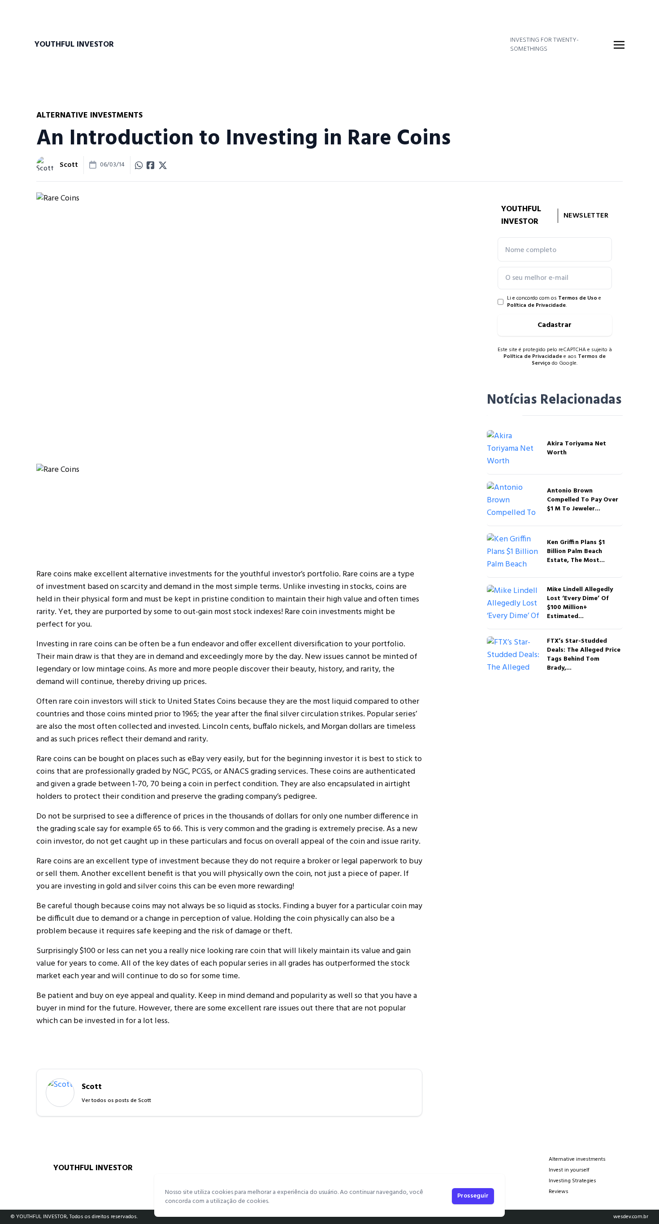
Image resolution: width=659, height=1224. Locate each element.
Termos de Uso (577, 298)
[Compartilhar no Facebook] (150, 165)
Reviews (558, 1191)
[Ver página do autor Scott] (45, 165)
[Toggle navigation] (619, 44)
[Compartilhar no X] (162, 165)
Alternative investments (577, 1159)
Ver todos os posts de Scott (116, 1100)
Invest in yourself (569, 1170)
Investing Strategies (572, 1180)
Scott (69, 165)
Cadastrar (555, 325)
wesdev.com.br (630, 1216)
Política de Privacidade (536, 305)
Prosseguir (473, 1196)
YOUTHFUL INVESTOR (74, 45)
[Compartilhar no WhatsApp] (139, 165)
